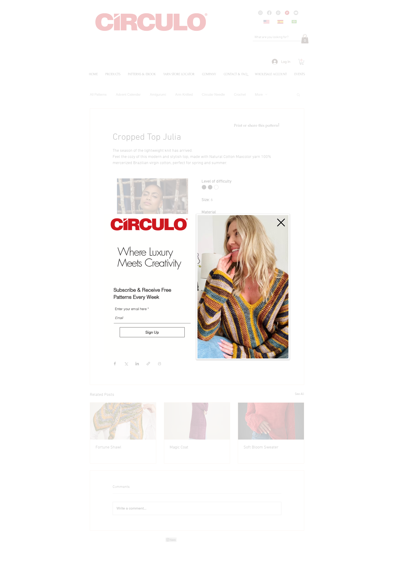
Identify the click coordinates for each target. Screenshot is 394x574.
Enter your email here (131, 309)
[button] (281, 223)
